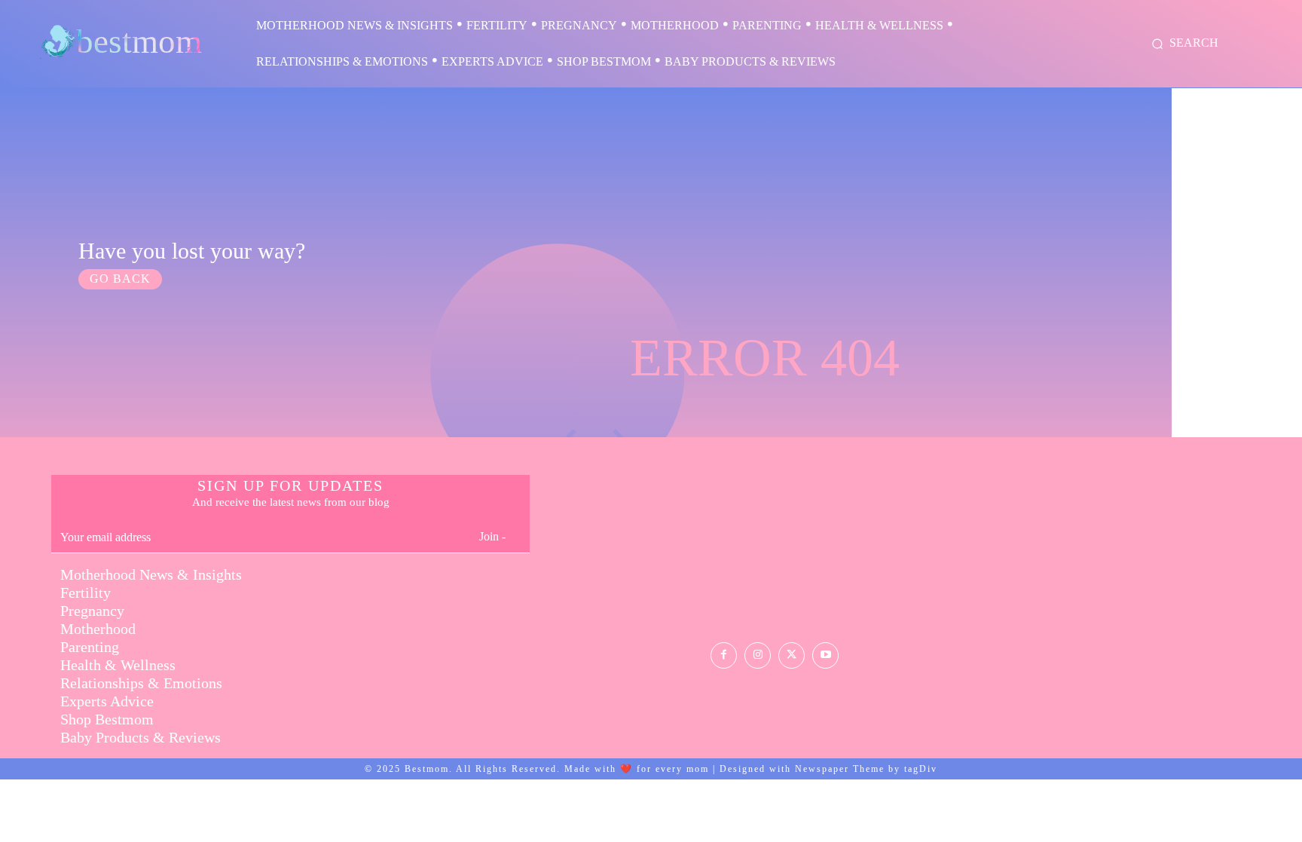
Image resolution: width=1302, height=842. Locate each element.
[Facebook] (724, 655)
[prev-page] (1211, 427)
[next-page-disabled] (1239, 427)
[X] (791, 655)
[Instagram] (757, 655)
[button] (1182, 44)
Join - (492, 536)
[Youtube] (825, 655)
